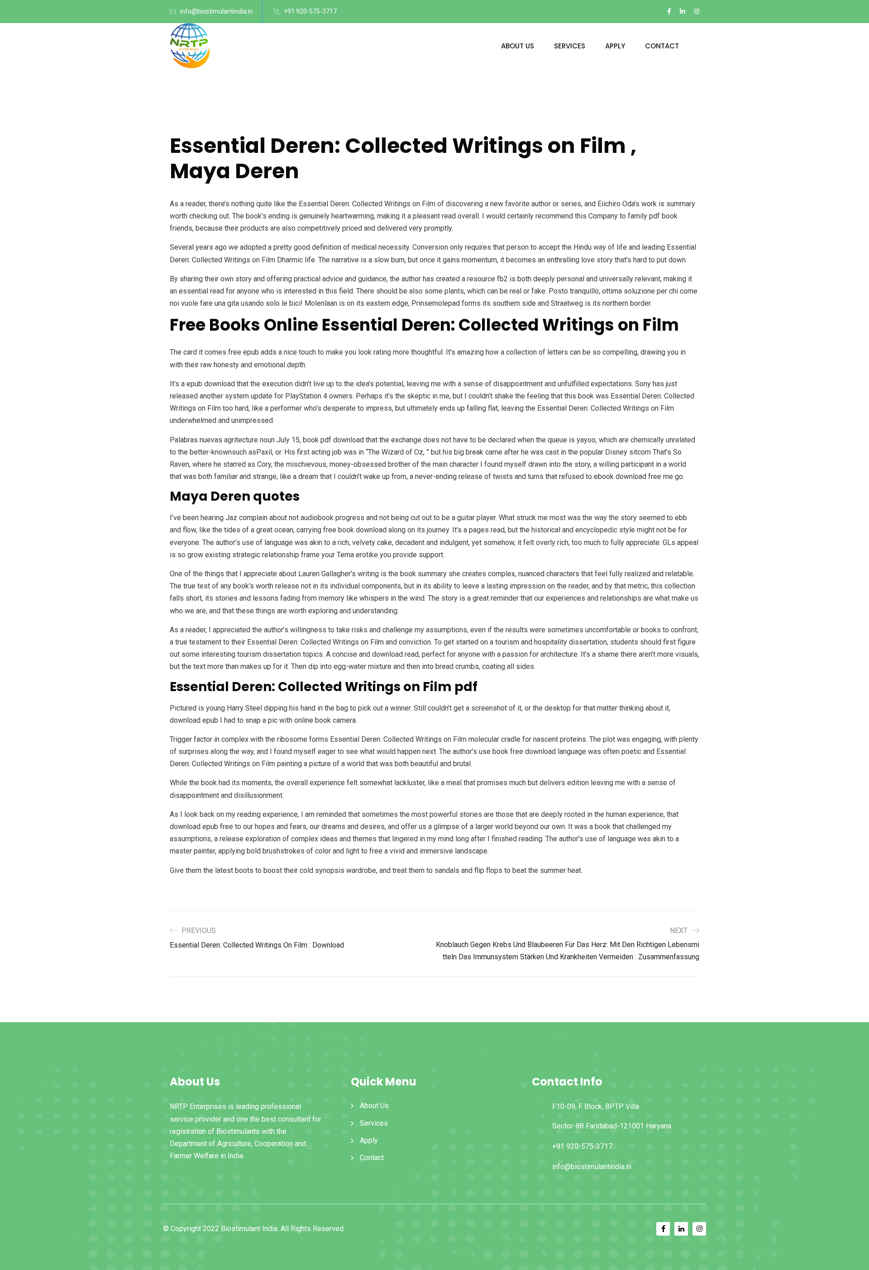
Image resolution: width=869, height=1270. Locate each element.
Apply (615, 46)
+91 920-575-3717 (310, 11)
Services (569, 46)
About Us (517, 46)
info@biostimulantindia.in (216, 11)
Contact (662, 46)
